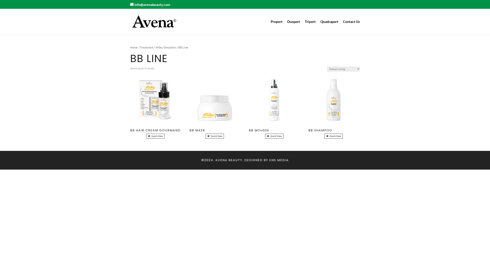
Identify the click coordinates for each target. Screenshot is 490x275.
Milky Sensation (166, 47)
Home (134, 47)
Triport (310, 22)
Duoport (293, 22)
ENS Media (279, 160)
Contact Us (351, 22)
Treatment (146, 47)
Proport (277, 22)
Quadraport (329, 22)
